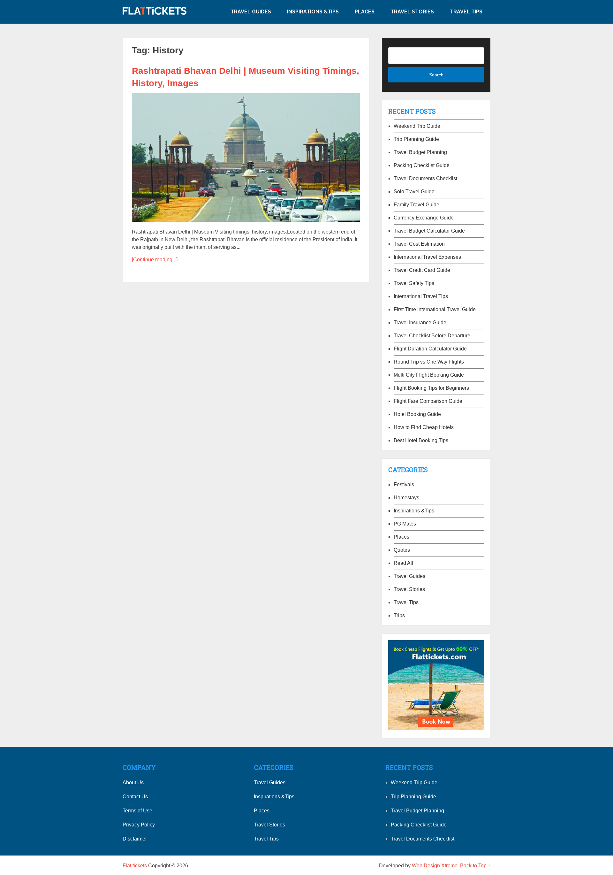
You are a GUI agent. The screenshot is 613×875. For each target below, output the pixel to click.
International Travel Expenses (427, 257)
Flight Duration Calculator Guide (430, 348)
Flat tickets (135, 865)
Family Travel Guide (416, 204)
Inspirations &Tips (313, 12)
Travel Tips (466, 12)
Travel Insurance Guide (420, 322)
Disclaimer (135, 838)
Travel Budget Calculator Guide (429, 231)
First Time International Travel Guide (435, 309)
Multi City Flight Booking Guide (429, 375)
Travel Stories (412, 12)
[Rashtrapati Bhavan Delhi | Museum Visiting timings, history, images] (246, 157)
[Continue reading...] (155, 259)
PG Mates (405, 523)
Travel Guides (251, 12)
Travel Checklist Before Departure (432, 335)
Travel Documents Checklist (425, 178)
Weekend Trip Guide (417, 126)
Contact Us (135, 796)
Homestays (406, 497)
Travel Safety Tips (414, 283)
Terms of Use (137, 810)
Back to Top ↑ (475, 865)
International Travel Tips (421, 296)
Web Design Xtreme (435, 865)
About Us (133, 782)
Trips (399, 615)
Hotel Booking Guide (417, 414)
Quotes (402, 550)
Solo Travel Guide (414, 191)
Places (365, 12)
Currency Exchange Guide (424, 217)
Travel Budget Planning (420, 152)
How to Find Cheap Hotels (424, 427)
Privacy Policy (139, 824)
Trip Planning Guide (416, 139)
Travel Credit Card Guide (422, 270)
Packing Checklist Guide (422, 165)
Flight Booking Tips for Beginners (431, 388)
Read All (403, 563)
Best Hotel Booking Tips (421, 440)
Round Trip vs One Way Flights (429, 362)
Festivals (404, 484)
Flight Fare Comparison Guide (428, 401)
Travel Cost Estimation (419, 244)
